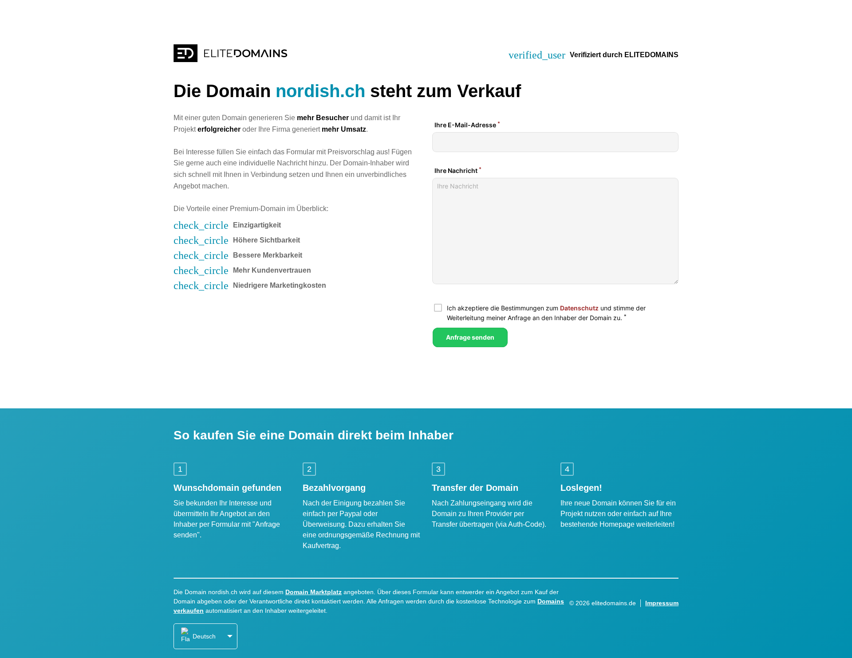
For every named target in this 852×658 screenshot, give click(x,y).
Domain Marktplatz (313, 591)
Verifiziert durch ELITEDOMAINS (624, 55)
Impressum (661, 603)
